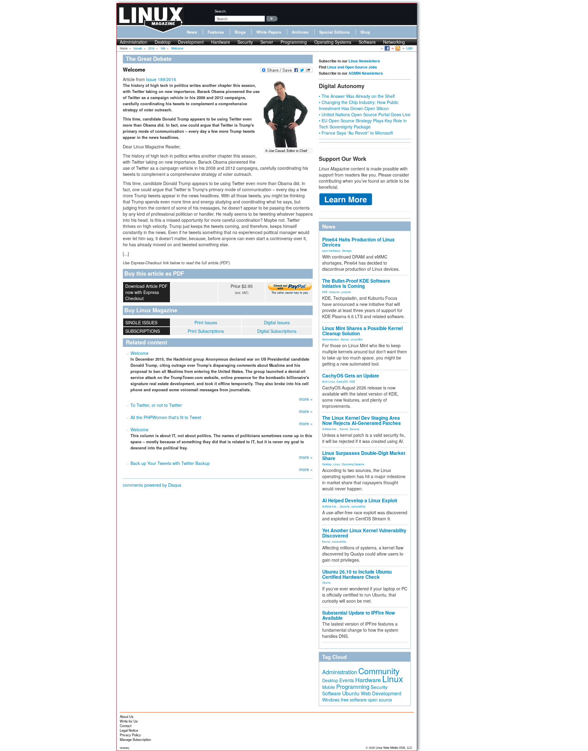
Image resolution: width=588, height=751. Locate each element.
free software (354, 699)
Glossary (124, 747)
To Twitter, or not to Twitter (156, 405)
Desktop (163, 42)
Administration (133, 42)
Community (378, 671)
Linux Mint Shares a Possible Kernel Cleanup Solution (362, 331)
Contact (125, 725)
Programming (294, 42)
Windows (331, 700)
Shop (365, 32)
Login (409, 48)
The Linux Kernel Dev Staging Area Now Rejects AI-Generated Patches (361, 420)
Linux (337, 464)
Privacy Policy (130, 734)
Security (245, 42)
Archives (300, 32)
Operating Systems (332, 42)
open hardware (331, 250)
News (192, 32)
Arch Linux (328, 381)
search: (220, 11)
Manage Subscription (135, 739)
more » (306, 399)
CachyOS (342, 381)
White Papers (268, 32)
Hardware (220, 42)
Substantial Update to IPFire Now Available (358, 615)
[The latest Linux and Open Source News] (397, 48)
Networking (394, 42)
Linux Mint (357, 339)
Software (367, 42)
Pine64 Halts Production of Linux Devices (358, 242)
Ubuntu (326, 582)
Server (266, 42)
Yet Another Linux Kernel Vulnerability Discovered (364, 533)
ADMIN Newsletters (366, 73)
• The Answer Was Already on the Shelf (357, 96)
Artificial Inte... (330, 429)
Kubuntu (335, 292)
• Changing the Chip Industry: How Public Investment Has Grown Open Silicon (358, 105)
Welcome (139, 353)
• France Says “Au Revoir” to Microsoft (356, 133)
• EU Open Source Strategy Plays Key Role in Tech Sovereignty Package (363, 123)
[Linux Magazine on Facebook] (387, 48)
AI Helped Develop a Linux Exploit (359, 500)
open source (380, 700)
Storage (347, 250)
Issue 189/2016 (161, 79)
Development (191, 42)
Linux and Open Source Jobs (352, 67)
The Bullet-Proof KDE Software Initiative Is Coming (356, 283)
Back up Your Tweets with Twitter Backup (170, 463)
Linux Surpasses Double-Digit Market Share (363, 456)
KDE (325, 292)
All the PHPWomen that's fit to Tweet (165, 417)
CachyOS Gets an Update (350, 375)
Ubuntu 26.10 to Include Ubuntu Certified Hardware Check (357, 574)
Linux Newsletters (364, 61)
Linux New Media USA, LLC (394, 747)
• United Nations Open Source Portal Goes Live (364, 114)
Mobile (328, 687)
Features (216, 32)
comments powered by (152, 485)
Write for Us (129, 721)
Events (346, 680)
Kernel (345, 339)
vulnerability (358, 506)
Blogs (240, 32)
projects (346, 292)
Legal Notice (129, 730)
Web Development (381, 693)
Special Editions (334, 32)
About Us (127, 716)
